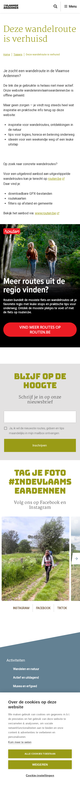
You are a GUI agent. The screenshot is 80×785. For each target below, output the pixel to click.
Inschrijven (39, 445)
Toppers (18, 54)
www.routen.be (45, 213)
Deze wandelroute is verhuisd (43, 54)
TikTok (62, 608)
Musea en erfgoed (25, 686)
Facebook (43, 608)
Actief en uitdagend (26, 677)
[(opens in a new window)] (35, 559)
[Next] (75, 558)
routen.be (54, 179)
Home (6, 54)
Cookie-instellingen (40, 775)
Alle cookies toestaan (40, 754)
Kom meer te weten (19, 742)
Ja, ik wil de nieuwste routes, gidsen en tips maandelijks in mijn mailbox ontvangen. (36, 431)
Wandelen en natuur (26, 669)
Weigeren (40, 764)
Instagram (21, 608)
